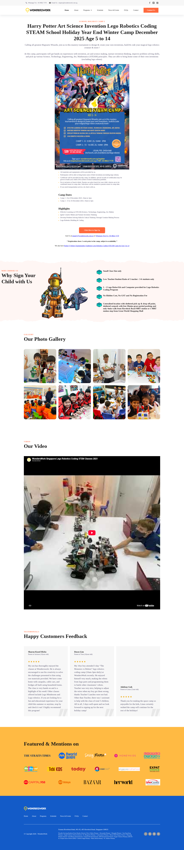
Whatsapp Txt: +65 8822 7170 (37, 3)
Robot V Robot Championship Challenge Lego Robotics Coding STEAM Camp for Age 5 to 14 (96, 246)
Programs (43, 816)
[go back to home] (35, 808)
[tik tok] (154, 834)
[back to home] (38, 10)
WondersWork (42, 834)
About (76, 10)
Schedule (100, 10)
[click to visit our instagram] (153, 3)
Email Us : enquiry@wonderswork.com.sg (64, 3)
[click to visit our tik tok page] (157, 3)
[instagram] (150, 834)
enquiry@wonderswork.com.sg (82, 236)
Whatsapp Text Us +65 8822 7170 (107, 236)
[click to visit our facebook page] (150, 3)
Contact (135, 10)
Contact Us (151, 10)
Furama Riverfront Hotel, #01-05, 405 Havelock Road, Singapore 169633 (83, 829)
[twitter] (158, 834)
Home (67, 10)
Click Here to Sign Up (92, 230)
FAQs (126, 10)
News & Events (113, 10)
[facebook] (145, 834)
